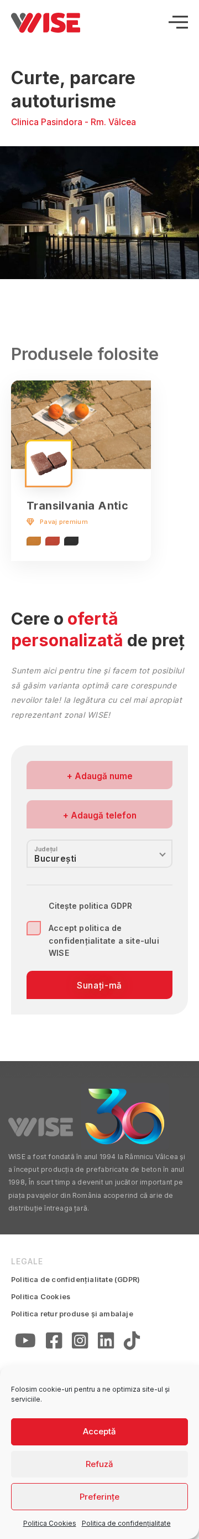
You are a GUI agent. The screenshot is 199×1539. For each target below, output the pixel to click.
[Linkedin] (106, 1342)
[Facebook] (54, 1342)
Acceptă (99, 1431)
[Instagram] (80, 1342)
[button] (181, 213)
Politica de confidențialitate (126, 1523)
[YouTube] (25, 1342)
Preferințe (99, 1496)
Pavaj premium (64, 521)
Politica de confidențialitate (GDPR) (75, 1279)
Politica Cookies (49, 1523)
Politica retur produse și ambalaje (72, 1313)
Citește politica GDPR (90, 905)
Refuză (99, 1464)
